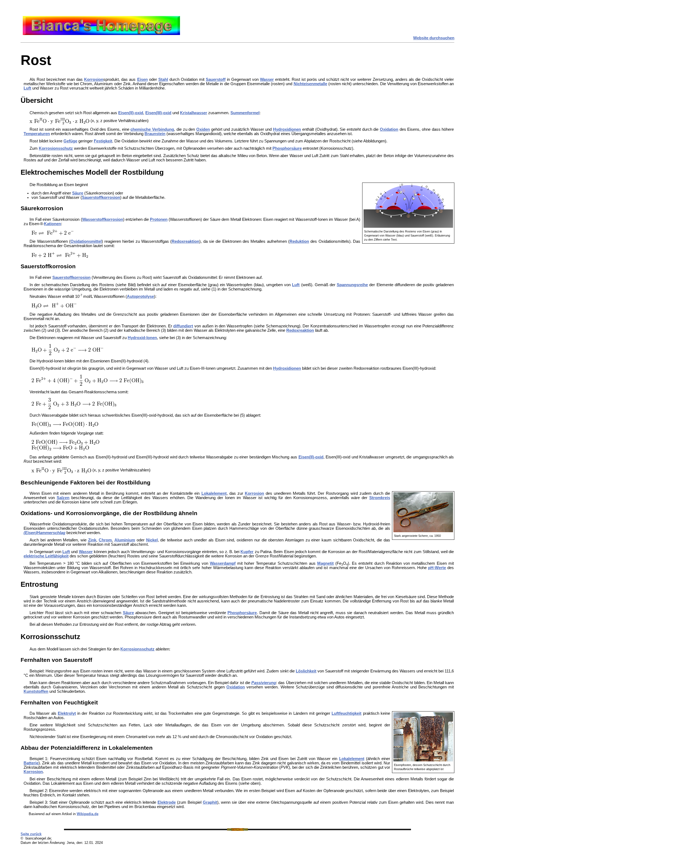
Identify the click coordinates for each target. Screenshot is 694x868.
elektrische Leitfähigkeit (46, 556)
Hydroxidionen (287, 129)
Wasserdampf (223, 563)
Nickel (152, 540)
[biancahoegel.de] (101, 33)
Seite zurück (31, 834)
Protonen (159, 219)
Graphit (210, 802)
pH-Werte (437, 568)
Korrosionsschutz (56, 148)
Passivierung (263, 683)
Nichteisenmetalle (310, 84)
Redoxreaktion (185, 241)
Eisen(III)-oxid (158, 113)
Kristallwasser (193, 113)
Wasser (267, 79)
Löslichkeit (306, 671)
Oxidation (389, 129)
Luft (27, 88)
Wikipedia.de (87, 814)
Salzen (63, 498)
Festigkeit (103, 141)
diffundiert (183, 326)
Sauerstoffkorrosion (101, 197)
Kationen (52, 224)
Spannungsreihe (352, 285)
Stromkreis (379, 498)
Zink (92, 540)
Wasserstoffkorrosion (102, 219)
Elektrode (167, 802)
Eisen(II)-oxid (130, 113)
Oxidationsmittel (86, 241)
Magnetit (325, 563)
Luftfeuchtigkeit (346, 713)
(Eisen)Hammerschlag (44, 533)
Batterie (31, 763)
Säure (77, 193)
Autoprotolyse (140, 296)
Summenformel (244, 113)
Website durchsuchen (433, 38)
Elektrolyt (67, 713)
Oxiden (203, 129)
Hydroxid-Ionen (142, 338)
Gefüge (70, 141)
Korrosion (93, 79)
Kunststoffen (36, 691)
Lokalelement (214, 493)
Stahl (163, 79)
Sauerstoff (216, 79)
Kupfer (246, 552)
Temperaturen (37, 134)
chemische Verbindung (152, 129)
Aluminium (124, 540)
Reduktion (299, 241)
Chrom (105, 540)
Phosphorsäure (287, 148)
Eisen (142, 79)
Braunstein (154, 134)
